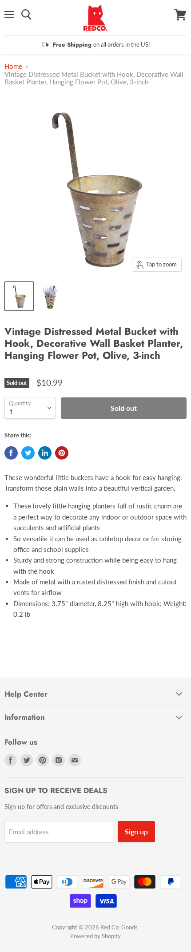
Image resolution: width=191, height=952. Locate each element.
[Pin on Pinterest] (61, 453)
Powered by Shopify (95, 936)
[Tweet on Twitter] (28, 453)
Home (13, 66)
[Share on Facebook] (11, 453)
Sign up (136, 831)
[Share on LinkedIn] (45, 453)
